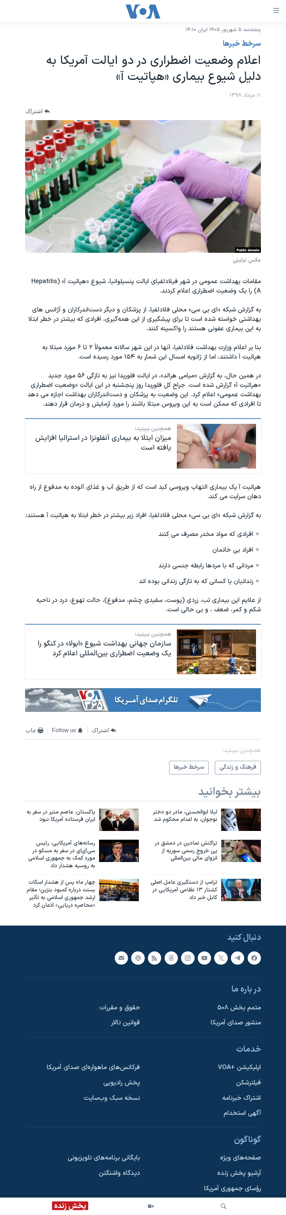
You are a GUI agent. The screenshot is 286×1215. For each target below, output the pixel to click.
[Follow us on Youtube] (204, 957)
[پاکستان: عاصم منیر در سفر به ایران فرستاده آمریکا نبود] (119, 820)
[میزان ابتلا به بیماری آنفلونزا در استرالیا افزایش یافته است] (216, 446)
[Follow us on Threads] (171, 957)
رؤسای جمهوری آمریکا (232, 1188)
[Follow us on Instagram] (187, 957)
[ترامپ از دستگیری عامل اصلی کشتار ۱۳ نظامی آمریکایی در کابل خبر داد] (241, 890)
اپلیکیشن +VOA (239, 1067)
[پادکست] (137, 957)
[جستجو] (223, 1206)
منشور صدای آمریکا (236, 1023)
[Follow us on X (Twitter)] (220, 957)
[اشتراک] (121, 957)
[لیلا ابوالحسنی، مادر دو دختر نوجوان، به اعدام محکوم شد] (241, 820)
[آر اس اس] (154, 957)
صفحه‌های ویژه (240, 1158)
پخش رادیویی (121, 1083)
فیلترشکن (248, 1083)
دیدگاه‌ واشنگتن (119, 1173)
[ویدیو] (150, 1206)
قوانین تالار (125, 1023)
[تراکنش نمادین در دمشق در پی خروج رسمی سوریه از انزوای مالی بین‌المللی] (241, 851)
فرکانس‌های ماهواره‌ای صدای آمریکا (93, 1067)
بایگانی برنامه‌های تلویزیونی (104, 1158)
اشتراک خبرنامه (241, 1098)
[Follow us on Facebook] (254, 957)
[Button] (37, 111)
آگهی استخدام (242, 1113)
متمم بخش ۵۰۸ (239, 1007)
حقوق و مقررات (119, 1007)
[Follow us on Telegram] (237, 957)
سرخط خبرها (242, 44)
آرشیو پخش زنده (239, 1173)
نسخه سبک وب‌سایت (112, 1098)
